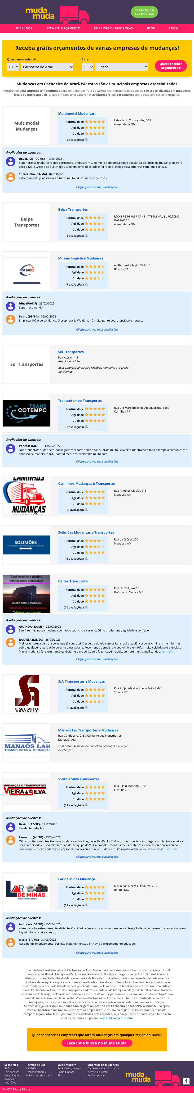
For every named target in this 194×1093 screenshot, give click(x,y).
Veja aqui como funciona (116, 1018)
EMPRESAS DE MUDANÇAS (113, 28)
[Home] (45, 14)
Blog (59, 1075)
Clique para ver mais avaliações (97, 187)
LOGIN (174, 28)
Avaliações (10, 1079)
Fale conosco (11, 1072)
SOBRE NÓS (23, 28)
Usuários (31, 1068)
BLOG (151, 28)
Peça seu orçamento (69, 1068)
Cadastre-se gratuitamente (103, 1068)
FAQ (6, 1068)
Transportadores (36, 1072)
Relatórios (10, 1082)
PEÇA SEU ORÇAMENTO (63, 28)
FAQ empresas (96, 1075)
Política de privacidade (39, 1075)
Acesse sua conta (98, 1072)
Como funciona (13, 1075)
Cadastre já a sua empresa (144, 12)
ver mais (167, 651)
